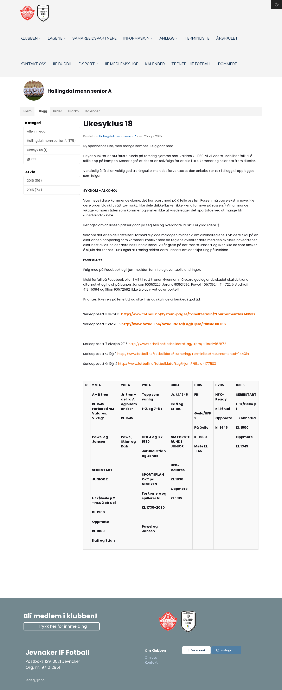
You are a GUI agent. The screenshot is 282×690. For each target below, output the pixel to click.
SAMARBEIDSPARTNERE (94, 38)
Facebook (198, 650)
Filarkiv (73, 111)
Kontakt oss (33, 63)
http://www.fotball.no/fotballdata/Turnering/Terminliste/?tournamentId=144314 (183, 353)
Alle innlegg (36, 131)
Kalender (155, 63)
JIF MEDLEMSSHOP (122, 63)
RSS (33, 159)
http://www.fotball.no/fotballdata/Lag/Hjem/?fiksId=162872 (177, 343)
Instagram (228, 650)
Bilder (57, 111)
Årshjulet (227, 38)
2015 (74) (34, 190)
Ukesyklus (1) (37, 150)
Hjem (27, 111)
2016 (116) (34, 180)
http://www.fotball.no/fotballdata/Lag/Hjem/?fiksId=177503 (167, 363)
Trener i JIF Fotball (191, 63)
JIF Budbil (62, 63)
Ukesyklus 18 (108, 123)
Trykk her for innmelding (62, 626)
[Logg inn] (276, 4)
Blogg (42, 111)
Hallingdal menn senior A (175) (51, 140)
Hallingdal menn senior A (117, 136)
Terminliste (197, 38)
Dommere (227, 63)
